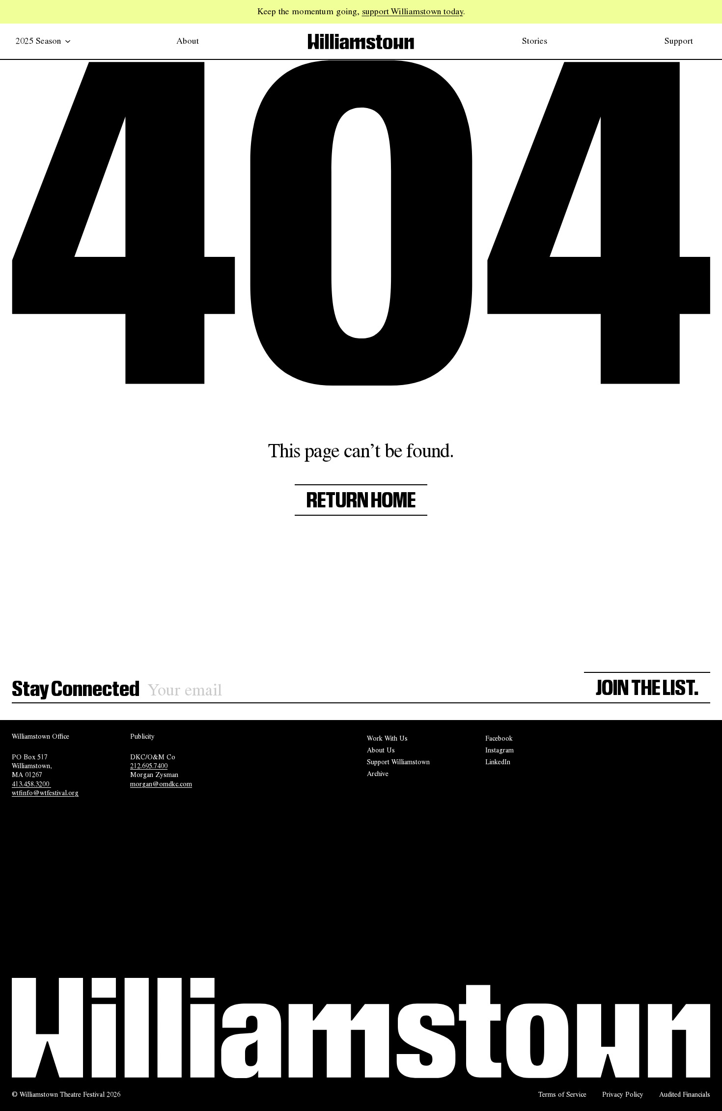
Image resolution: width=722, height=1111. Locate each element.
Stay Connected (75, 689)
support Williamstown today (412, 11)
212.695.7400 (148, 766)
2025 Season (38, 41)
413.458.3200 (31, 784)
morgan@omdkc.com (161, 784)
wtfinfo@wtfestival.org (45, 793)
